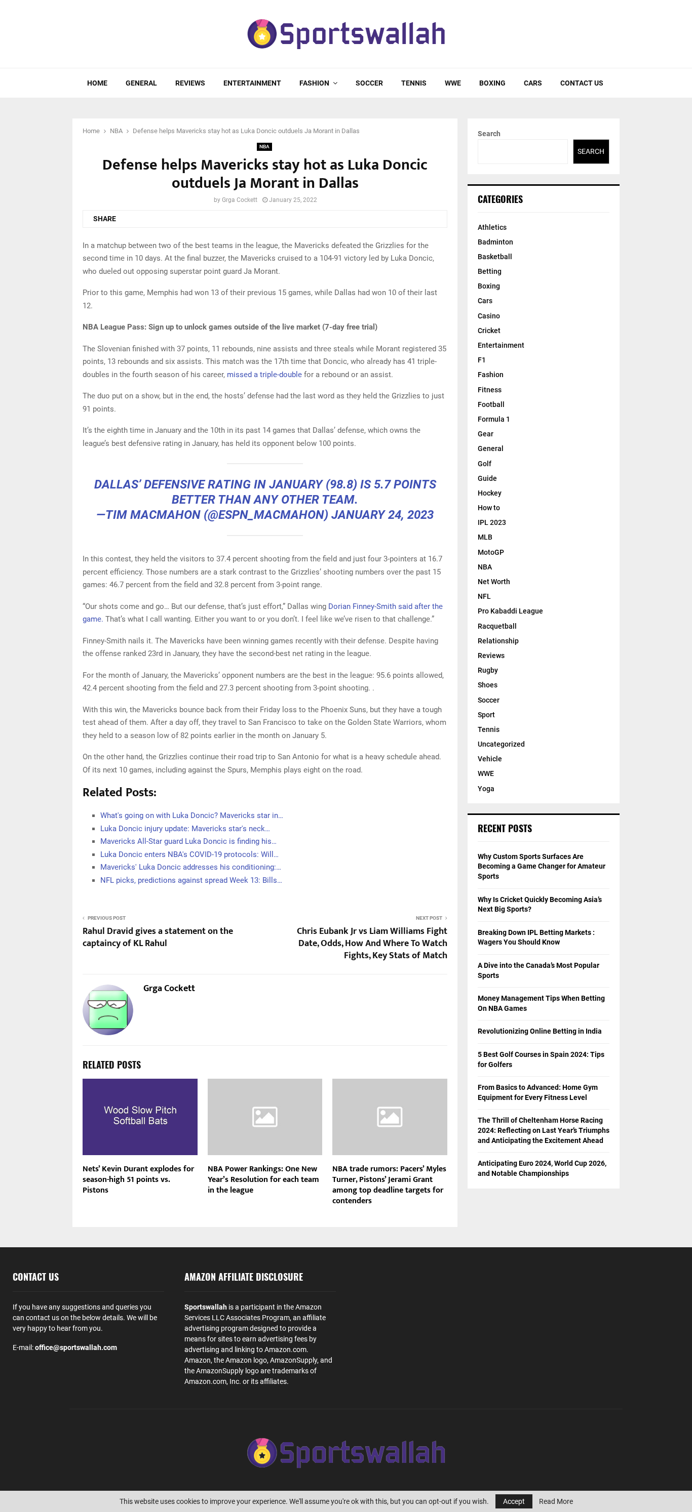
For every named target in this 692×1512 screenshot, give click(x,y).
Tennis (414, 83)
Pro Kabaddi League (510, 611)
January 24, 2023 (382, 515)
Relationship (498, 641)
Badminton (495, 242)
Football (491, 404)
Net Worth (494, 582)
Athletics (492, 227)
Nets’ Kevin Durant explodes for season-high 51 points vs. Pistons (138, 1179)
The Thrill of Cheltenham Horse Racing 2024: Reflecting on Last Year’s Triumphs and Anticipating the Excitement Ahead (543, 1130)
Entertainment (252, 83)
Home (97, 83)
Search (489, 134)
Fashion (314, 83)
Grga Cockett (239, 199)
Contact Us (581, 83)
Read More (556, 1501)
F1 (482, 360)
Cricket (489, 330)
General (141, 83)
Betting (490, 271)
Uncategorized (501, 744)
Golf (484, 464)
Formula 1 (494, 419)
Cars (533, 83)
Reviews (190, 83)
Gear (485, 434)
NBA (264, 146)
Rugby (488, 670)
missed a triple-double (264, 374)
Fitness (490, 390)
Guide (487, 478)
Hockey (490, 493)
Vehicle (490, 759)
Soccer (369, 83)
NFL (484, 596)
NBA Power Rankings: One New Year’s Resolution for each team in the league (263, 1179)
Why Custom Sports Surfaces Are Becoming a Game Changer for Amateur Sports (541, 866)
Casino (489, 316)
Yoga (486, 789)
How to (489, 508)
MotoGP (491, 552)
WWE (453, 83)
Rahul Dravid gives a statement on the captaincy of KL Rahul (158, 937)
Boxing (492, 83)
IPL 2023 (492, 522)
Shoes (487, 685)
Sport (486, 715)
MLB (485, 537)
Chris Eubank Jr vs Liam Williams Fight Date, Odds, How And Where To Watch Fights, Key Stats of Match (372, 943)
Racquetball (497, 626)
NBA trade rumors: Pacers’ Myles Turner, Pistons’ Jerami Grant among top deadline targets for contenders (389, 1184)
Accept (514, 1501)
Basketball (495, 257)
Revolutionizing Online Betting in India (540, 1031)
